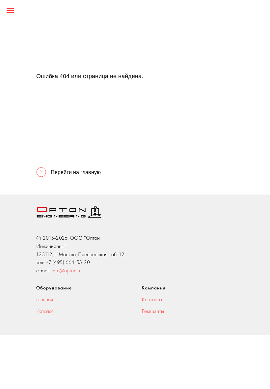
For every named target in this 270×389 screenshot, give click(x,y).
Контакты (152, 299)
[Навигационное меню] (10, 10)
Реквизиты (153, 311)
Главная (44, 299)
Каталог (45, 311)
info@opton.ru (67, 270)
